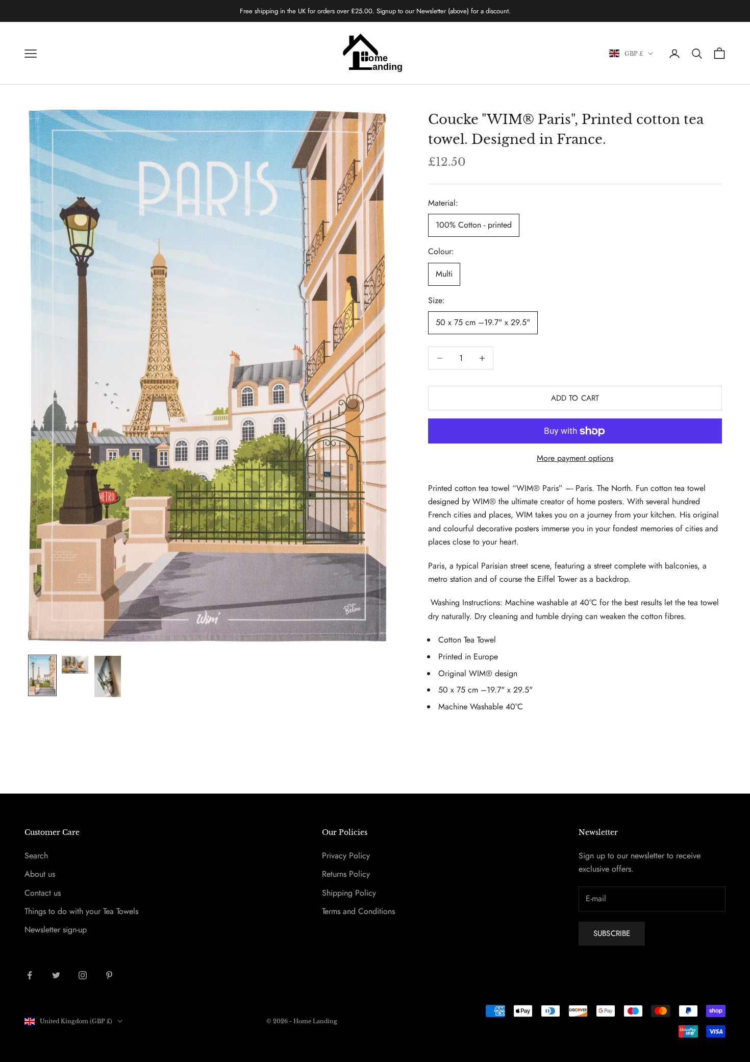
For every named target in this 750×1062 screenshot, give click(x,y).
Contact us (42, 893)
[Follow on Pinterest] (109, 975)
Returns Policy (346, 874)
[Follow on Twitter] (56, 975)
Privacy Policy (346, 855)
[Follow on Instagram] (83, 975)
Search (36, 855)
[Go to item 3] (107, 676)
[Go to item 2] (75, 665)
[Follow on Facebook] (29, 975)
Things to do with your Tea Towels (81, 911)
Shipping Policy (349, 893)
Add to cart (575, 398)
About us (39, 874)
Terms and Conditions (358, 911)
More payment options (575, 458)
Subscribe (611, 933)
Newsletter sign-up (55, 929)
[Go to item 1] (42, 675)
